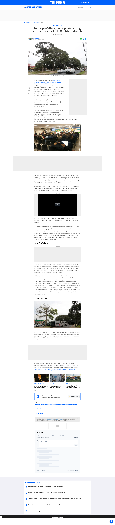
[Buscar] (90, 7)
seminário (67, 404)
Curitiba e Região (33, 7)
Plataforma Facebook (59, 419)
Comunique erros (41, 408)
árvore (38, 404)
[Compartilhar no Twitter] (86, 39)
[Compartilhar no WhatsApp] (81, 39)
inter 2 (61, 404)
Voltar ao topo (39, 413)
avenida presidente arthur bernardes (50, 404)
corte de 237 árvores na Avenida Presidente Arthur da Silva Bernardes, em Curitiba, (47, 82)
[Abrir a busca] (89, 2)
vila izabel (74, 404)
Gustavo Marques (36, 38)
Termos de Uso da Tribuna (50, 419)
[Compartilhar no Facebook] (83, 39)
